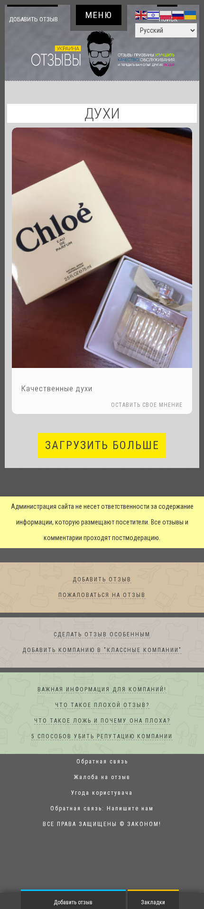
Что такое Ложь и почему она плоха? (102, 737)
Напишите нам (130, 824)
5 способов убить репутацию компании (102, 752)
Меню (98, 14)
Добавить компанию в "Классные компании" (102, 666)
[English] (141, 14)
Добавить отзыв (35, 26)
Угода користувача (102, 809)
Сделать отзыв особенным (102, 650)
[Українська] (191, 14)
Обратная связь (102, 777)
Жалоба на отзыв (102, 793)
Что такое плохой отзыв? (102, 721)
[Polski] (166, 14)
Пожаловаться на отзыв (102, 611)
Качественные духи (57, 404)
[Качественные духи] (102, 264)
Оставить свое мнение (147, 421)
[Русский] (178, 14)
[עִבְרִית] (154, 14)
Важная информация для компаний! (102, 705)
